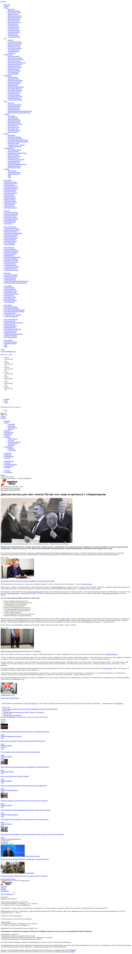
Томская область (13, 132)
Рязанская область (13, 28)
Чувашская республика (15, 100)
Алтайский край (13, 117)
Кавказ (6, 133)
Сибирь (6, 114)
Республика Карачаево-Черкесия (18, 141)
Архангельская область (15, 58)
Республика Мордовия (15, 90)
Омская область (13, 125)
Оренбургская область (14, 82)
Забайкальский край (14, 166)
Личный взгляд (12, 443)
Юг (5, 38)
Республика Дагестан (14, 137)
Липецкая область (13, 25)
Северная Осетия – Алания (16, 145)
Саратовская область (14, 95)
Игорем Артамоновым (62, 553)
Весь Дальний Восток (14, 150)
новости (3, 416)
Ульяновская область (14, 98)
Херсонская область (14, 174)
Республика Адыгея (14, 46)
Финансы (11, 429)
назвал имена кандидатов (110, 593)
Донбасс (6, 169)
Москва (6, 6)
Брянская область (13, 14)
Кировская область (13, 79)
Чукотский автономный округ (17, 164)
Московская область (14, 11)
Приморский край (13, 158)
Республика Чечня (13, 143)
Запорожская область (14, 172)
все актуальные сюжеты (8, 879)
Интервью (11, 445)
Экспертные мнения (14, 442)
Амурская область (13, 151)
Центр (6, 8)
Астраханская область (14, 41)
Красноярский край (14, 122)
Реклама (6, 399)
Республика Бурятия (14, 167)
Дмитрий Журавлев (111, 654)
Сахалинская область (14, 161)
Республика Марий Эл (15, 88)
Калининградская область (16, 59)
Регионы (3, 1)
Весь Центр (11, 9)
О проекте (4, 886)
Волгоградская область (15, 43)
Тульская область (13, 35)
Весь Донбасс (12, 171)
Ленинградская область (15, 64)
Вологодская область (14, 61)
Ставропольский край (14, 146)
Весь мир (7, 4)
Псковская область (13, 69)
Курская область (13, 24)
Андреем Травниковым (57, 587)
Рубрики (3, 418)
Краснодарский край (14, 45)
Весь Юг (10, 40)
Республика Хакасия (14, 130)
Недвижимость (12, 427)
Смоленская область (14, 30)
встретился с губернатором (35, 553)
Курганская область (14, 108)
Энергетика (11, 426)
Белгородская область (14, 12)
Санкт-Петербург (13, 74)
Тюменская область (14, 109)
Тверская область (13, 33)
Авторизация (5, 891)
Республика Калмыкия (15, 48)
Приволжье (7, 75)
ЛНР (9, 175)
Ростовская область (14, 49)
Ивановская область (14, 19)
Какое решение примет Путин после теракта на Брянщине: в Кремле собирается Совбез (30, 709)
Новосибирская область (15, 124)
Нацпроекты (8, 434)
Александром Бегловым (34, 592)
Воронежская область (14, 17)
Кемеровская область (14, 120)
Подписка (11, 448)
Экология (7, 435)
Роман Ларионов (107, 668)
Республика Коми (13, 72)
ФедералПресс (118, 703)
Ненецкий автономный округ (17, 62)
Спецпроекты (8, 447)
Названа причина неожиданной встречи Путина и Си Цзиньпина (24, 712)
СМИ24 (72, 951)
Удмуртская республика (15, 96)
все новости (4, 842)
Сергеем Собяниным (12, 593)
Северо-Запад (8, 54)
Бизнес (6, 422)
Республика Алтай (13, 127)
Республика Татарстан (15, 91)
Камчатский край (13, 154)
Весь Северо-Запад (13, 56)
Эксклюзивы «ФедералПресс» (13, 715)
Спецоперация (29, 873)
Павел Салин (66, 618)
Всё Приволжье (13, 77)
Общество (7, 431)
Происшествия (8, 432)
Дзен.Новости (33, 703)
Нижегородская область (15, 80)
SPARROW (73, 950)
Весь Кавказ (11, 135)
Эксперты (7, 437)
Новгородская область (15, 67)
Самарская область (13, 93)
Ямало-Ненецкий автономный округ (19, 112)
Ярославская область (14, 37)
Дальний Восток (9, 148)
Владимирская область (15, 16)
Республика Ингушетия (15, 138)
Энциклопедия (12, 439)
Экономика (11, 424)
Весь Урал (11, 103)
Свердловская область (14, 104)
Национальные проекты (32, 856)
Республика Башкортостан (16, 87)
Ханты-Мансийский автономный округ (20, 111)
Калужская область (14, 20)
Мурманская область (14, 66)
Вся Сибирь (11, 116)
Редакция (3, 889)
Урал (5, 101)
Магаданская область (14, 156)
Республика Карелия (14, 70)
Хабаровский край (13, 162)
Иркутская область (13, 119)
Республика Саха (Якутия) (16, 159)
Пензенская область (14, 83)
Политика (7, 421)
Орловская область (13, 27)
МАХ (26, 703)
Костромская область (14, 22)
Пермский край (12, 85)
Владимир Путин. (86, 584)
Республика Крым (13, 51)
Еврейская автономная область (17, 153)
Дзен (77, 703)
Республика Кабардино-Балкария (18, 140)
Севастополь (12, 53)
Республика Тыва (13, 129)
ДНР (9, 177)
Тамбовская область (14, 32)
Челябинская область (14, 106)
